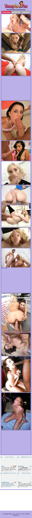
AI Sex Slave (6, 12)
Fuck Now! (25, 12)
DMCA (27, 514)
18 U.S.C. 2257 (20, 514)
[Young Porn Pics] (16, 5)
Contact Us (16, 515)
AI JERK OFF (16, 12)
